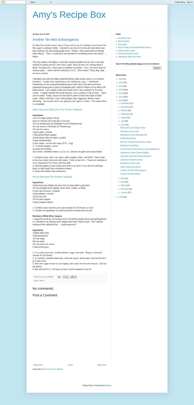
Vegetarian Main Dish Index (129, 57)
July (123, 121)
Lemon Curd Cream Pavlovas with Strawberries (140, 149)
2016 (121, 79)
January (124, 192)
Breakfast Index (124, 38)
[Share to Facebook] (72, 276)
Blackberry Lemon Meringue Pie (133, 135)
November (125, 107)
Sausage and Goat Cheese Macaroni (135, 156)
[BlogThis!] (66, 276)
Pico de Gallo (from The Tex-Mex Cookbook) (52, 177)
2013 (121, 90)
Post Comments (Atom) (53, 369)
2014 (121, 86)
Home (70, 365)
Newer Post (38, 365)
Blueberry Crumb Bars (129, 145)
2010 (121, 100)
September (125, 114)
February (125, 189)
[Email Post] (59, 277)
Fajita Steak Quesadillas (130, 167)
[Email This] (63, 276)
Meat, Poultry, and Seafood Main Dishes (134, 47)
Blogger (108, 385)
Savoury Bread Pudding (130, 174)
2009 (121, 197)
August (124, 118)
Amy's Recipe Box (69, 15)
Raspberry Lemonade (129, 131)
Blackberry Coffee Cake (130, 163)
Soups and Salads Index (128, 54)
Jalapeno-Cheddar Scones (131, 160)
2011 (121, 97)
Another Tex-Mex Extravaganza (56, 39)
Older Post (101, 365)
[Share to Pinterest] (75, 276)
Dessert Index (124, 41)
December (125, 103)
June (123, 125)
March (123, 185)
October (124, 110)
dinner (42, 280)
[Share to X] (69, 276)
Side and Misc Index (126, 51)
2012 (121, 93)
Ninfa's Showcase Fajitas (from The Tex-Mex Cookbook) (57, 110)
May (123, 178)
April (123, 182)
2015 (121, 83)
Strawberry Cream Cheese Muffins (134, 153)
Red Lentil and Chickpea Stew (133, 128)
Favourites (122, 44)
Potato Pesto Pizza (128, 138)
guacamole (64, 152)
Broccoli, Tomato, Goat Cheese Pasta (135, 142)
